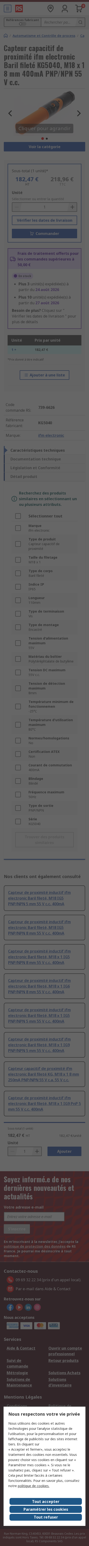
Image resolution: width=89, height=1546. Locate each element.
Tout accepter (45, 1501)
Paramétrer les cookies (45, 1509)
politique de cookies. (33, 1486)
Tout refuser (46, 1517)
